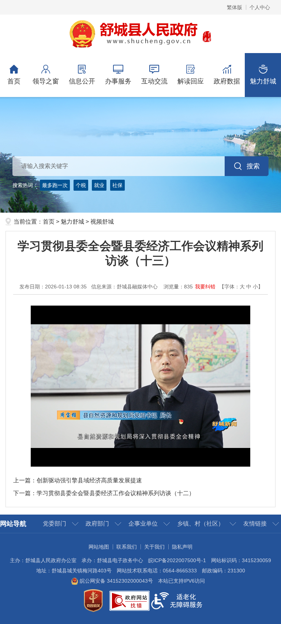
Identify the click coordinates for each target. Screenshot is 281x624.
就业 (99, 185)
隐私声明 (182, 547)
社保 (117, 185)
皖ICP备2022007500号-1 (177, 560)
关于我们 (154, 547)
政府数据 (227, 81)
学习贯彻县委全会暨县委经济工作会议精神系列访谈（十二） (116, 493)
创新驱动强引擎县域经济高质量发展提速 (89, 480)
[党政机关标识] (93, 600)
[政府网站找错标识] (129, 600)
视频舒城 (102, 221)
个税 (81, 185)
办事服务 (118, 81)
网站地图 (99, 547)
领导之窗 (46, 81)
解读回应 (190, 81)
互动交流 (154, 81)
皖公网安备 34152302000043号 (115, 581)
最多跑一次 (55, 185)
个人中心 (260, 7)
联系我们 (126, 547)
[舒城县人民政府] (141, 33)
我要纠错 (205, 286)
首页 (13, 81)
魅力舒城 (263, 81)
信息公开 (82, 81)
